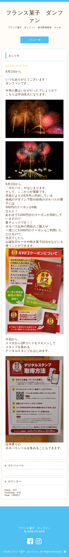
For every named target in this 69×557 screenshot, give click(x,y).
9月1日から (13, 71)
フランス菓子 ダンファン (25, 551)
